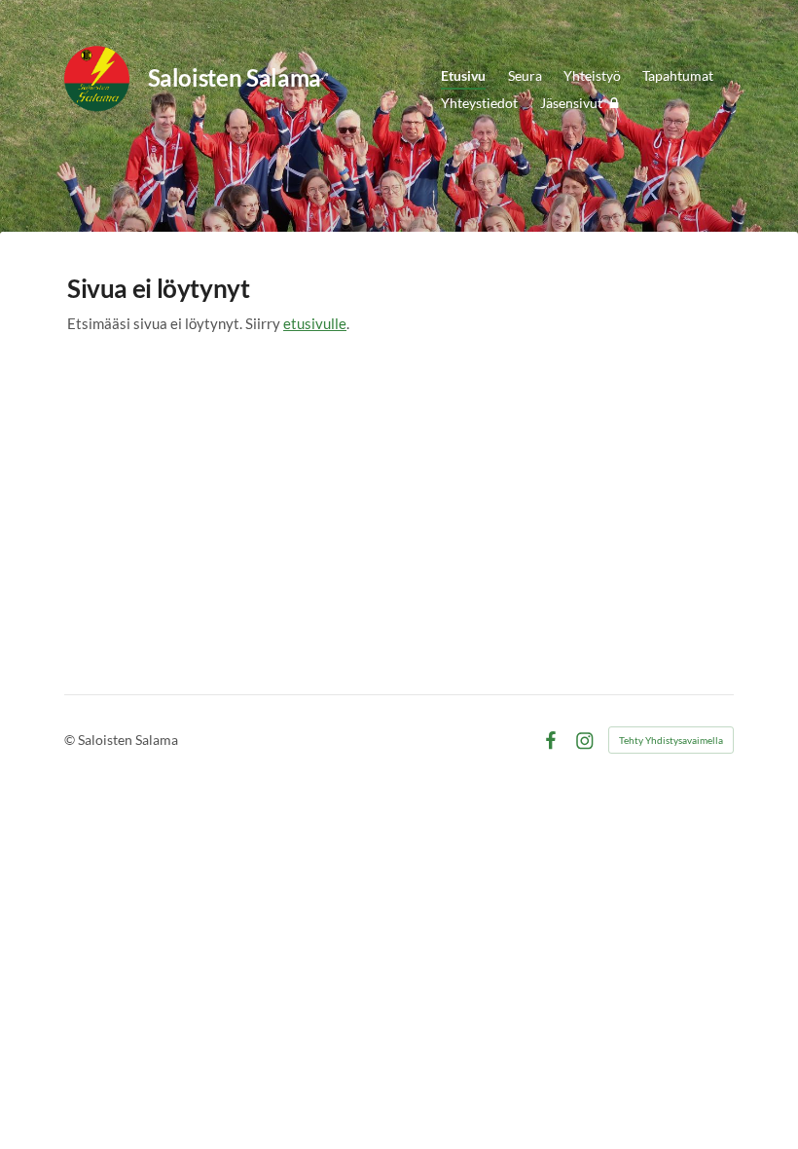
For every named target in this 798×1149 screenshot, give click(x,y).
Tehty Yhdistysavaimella (671, 740)
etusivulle (314, 323)
